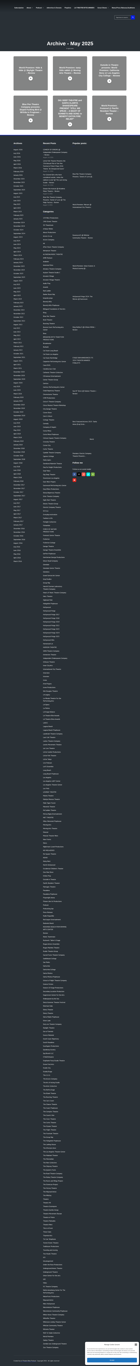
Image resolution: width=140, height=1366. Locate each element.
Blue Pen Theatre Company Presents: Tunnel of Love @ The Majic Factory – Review (54, 199)
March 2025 (18, 211)
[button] (136, 1345)
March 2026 (18, 168)
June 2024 (17, 244)
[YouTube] (74, 480)
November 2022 (19, 314)
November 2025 (19, 182)
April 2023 (17, 295)
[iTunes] (83, 474)
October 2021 (18, 354)
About (29, 8)
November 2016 (19, 532)
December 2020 (19, 372)
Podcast (39, 8)
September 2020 (19, 379)
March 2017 (18, 518)
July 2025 (17, 197)
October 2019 (18, 412)
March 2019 (18, 437)
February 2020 (18, 397)
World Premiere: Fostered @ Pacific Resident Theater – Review (109, 110)
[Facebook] (74, 474)
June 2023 (17, 288)
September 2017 (19, 496)
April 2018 (17, 474)
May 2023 (17, 292)
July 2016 (17, 547)
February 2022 (18, 346)
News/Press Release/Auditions (123, 8)
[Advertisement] (70, 25)
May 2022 (17, 335)
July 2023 (17, 284)
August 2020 (18, 383)
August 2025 (18, 193)
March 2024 (18, 255)
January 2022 (18, 350)
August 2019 (18, 419)
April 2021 (17, 364)
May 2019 (17, 430)
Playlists (68, 8)
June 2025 (17, 201)
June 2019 (17, 426)
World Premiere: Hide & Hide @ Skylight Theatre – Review (30, 70)
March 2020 (18, 394)
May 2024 (17, 248)
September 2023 (19, 277)
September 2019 (19, 415)
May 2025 (17, 204)
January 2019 (18, 445)
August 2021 (18, 361)
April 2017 (17, 514)
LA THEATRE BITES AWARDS (84, 8)
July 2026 (17, 153)
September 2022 (19, 321)
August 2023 (18, 281)
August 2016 (18, 543)
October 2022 (18, 317)
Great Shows (102, 8)
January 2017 (18, 525)
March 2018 (18, 477)
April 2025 (17, 208)
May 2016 (17, 554)
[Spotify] (93, 474)
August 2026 (18, 150)
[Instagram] (79, 474)
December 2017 (19, 485)
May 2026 (17, 160)
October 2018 (18, 456)
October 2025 (18, 186)
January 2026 (18, 175)
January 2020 (18, 401)
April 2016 (17, 558)
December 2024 (19, 222)
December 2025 (19, 179)
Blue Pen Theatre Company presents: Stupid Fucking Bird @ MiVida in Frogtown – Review (31, 109)
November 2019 (19, 408)
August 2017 (18, 499)
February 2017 (18, 521)
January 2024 (18, 262)
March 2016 (18, 561)
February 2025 (18, 215)
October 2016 (18, 536)
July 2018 (17, 467)
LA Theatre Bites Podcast (28, 1361)
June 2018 (17, 470)
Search (133, 17)
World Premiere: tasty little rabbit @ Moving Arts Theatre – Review (70, 70)
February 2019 (18, 441)
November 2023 (19, 270)
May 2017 (17, 510)
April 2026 (17, 164)
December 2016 (19, 528)
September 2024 (19, 233)
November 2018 (19, 452)
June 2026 (17, 157)
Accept (112, 1360)
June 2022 (17, 332)
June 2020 (17, 390)
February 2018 (18, 481)
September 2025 (19, 190)
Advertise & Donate (54, 8)
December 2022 (19, 310)
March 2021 (18, 368)
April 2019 (17, 434)
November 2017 (19, 488)
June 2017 (17, 507)
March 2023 (18, 299)
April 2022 (17, 339)
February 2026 (18, 171)
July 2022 (17, 328)
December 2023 (19, 266)
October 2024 (18, 230)
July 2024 (17, 241)
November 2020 (19, 375)
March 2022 (18, 343)
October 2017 (18, 492)
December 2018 (19, 448)
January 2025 (18, 219)
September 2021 (19, 357)
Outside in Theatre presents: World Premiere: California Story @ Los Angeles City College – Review (109, 70)
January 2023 (18, 306)
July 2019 (17, 423)
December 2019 (19, 405)
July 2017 (17, 503)
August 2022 (18, 324)
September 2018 (19, 459)
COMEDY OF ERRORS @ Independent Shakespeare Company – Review (55, 152)
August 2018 (18, 463)
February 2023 (18, 303)
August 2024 (18, 237)
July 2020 (17, 386)
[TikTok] (88, 474)
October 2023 (18, 273)
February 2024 (18, 259)
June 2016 (17, 550)
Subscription (19, 8)
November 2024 (19, 226)
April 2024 (17, 252)
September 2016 (19, 539)
